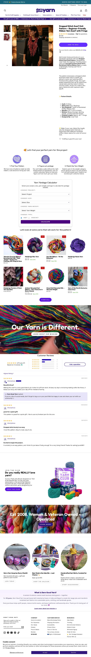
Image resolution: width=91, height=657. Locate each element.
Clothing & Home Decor (31, 15)
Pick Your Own (76, 15)
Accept (45, 652)
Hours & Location (36, 620)
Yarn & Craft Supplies (12, 15)
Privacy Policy (10, 648)
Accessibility (51, 625)
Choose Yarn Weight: (30, 206)
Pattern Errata (71, 627)
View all (45, 299)
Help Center (70, 620)
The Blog (69, 622)
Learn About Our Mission (45, 334)
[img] (8, 378)
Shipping (61, 37)
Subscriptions (47, 15)
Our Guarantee (35, 622)
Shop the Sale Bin (41, 581)
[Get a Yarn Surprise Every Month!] (17, 557)
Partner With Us (71, 636)
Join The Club (13, 489)
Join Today (9, 581)
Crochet (35, 217)
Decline (73, 652)
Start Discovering (70, 584)
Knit (25, 217)
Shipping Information (53, 622)
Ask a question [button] (74, 364)
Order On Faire (71, 632)
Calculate (45, 222)
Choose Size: (26, 198)
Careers (33, 627)
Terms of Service (52, 629)
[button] (63, 34)
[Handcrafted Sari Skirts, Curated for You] (74, 557)
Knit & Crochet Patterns (74, 625)
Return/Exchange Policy (54, 620)
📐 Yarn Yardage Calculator (74, 634)
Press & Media (35, 629)
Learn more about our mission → (45, 608)
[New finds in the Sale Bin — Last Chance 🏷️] (45, 557)
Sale (84, 15)
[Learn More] (45, 519)
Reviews (33, 632)
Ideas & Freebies (61, 15)
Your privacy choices (53, 632)
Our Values (34, 625)
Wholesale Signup (72, 629)
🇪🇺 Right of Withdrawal (54, 634)
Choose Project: (28, 190)
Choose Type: (26, 214)
